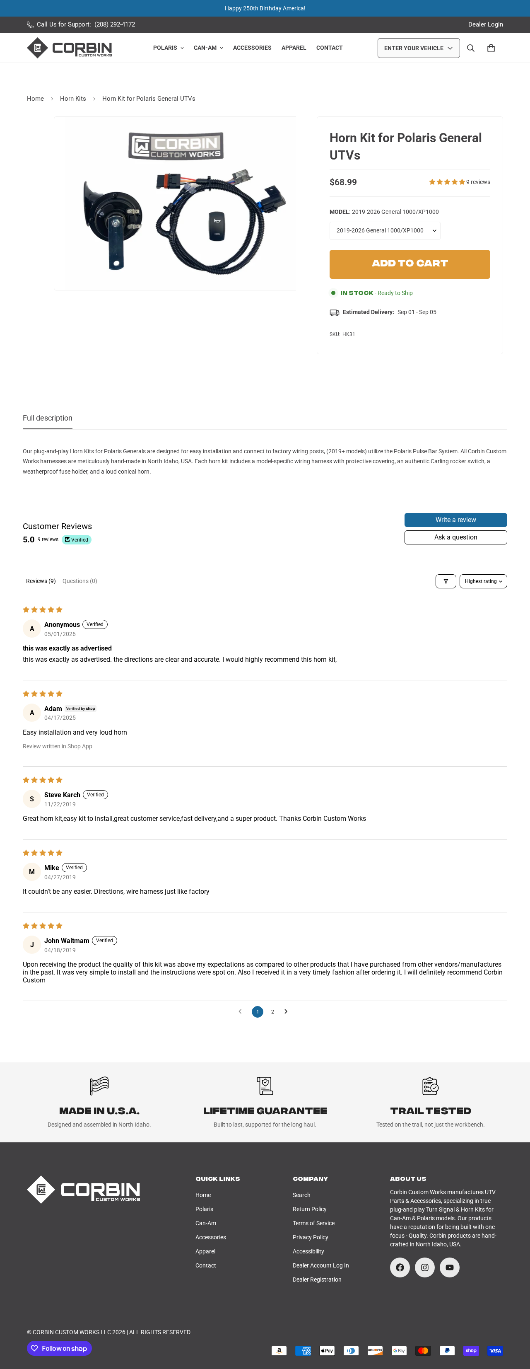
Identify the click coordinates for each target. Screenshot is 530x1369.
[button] (447, 182)
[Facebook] (400, 1267)
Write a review (456, 520)
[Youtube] (450, 1267)
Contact (329, 47)
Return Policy (310, 1209)
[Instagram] (425, 1267)
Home (35, 98)
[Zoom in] (288, 134)
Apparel (294, 47)
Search (302, 1195)
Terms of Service (314, 1223)
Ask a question (455, 537)
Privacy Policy (310, 1237)
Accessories (252, 47)
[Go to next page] (288, 1012)
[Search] (471, 48)
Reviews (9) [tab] (41, 581)
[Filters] (446, 581)
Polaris (165, 47)
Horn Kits (73, 98)
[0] (491, 48)
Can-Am (205, 47)
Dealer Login (485, 24)
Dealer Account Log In (321, 1265)
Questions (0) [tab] (80, 581)
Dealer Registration (317, 1279)
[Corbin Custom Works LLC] (69, 48)
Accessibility (308, 1251)
